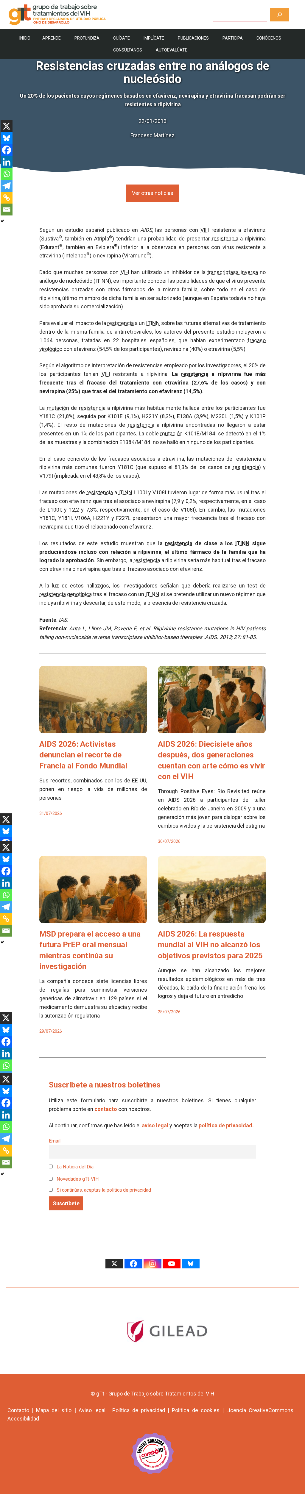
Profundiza (86, 38)
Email (54, 1141)
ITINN (102, 281)
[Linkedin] (7, 162)
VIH (204, 230)
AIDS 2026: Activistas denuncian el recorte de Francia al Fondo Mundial (83, 755)
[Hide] (2, 221)
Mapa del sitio (53, 1410)
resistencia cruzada (202, 603)
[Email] (7, 209)
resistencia (225, 238)
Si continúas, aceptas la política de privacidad (104, 1190)
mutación (58, 408)
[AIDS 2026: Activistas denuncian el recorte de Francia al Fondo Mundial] (93, 729)
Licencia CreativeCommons (259, 1410)
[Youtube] (171, 1263)
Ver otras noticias (152, 193)
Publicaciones (193, 38)
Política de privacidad (138, 1410)
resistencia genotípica (65, 594)
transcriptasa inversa (232, 272)
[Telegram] (7, 186)
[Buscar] (279, 14)
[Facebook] (7, 150)
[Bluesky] (7, 138)
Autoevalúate (171, 50)
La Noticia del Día (74, 1167)
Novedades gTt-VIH (77, 1179)
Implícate (154, 38)
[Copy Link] (7, 198)
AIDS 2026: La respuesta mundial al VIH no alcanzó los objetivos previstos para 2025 (210, 944)
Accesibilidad (23, 1418)
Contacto (18, 1410)
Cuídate (121, 38)
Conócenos (268, 38)
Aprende (51, 38)
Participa (232, 38)
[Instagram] (152, 1263)
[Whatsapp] (7, 174)
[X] (7, 126)
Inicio (24, 38)
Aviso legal (92, 1410)
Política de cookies (195, 1410)
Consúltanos (127, 50)
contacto (105, 1109)
